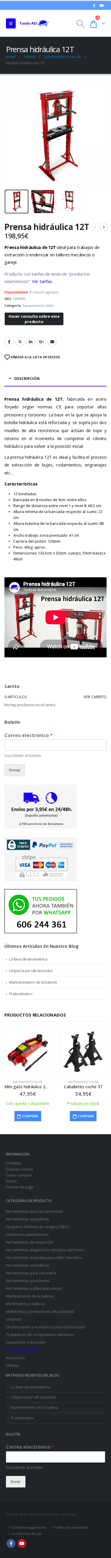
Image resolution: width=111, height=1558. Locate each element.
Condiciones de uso (26, 1534)
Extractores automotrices (27, 1234)
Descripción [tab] (27, 378)
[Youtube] (101, 5)
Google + (41, 341)
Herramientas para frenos (28, 1280)
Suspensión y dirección (25, 1342)
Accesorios (15, 1357)
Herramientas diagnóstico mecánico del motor (45, 1249)
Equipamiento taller (38, 305)
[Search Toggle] (80, 23)
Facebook (9, 341)
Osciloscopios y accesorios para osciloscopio (45, 1326)
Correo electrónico (28, 735)
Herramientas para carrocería (31, 1273)
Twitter (20, 341)
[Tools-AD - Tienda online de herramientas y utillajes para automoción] (34, 23)
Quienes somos (19, 1169)
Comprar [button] (30, 1116)
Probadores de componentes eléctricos (40, 1334)
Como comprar (19, 1175)
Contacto (13, 1163)
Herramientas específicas (27, 1219)
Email (52, 341)
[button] (11, 136)
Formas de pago (20, 1187)
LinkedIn (31, 341)
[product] (28, 1052)
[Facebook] (93, 5)
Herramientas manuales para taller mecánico (44, 1257)
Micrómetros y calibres (25, 1303)
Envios (11, 1181)
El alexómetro (20, 993)
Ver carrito (95, 696)
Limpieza (13, 1319)
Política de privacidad (71, 1527)
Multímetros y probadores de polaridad (40, 1311)
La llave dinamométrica (28, 959)
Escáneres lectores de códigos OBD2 (37, 1226)
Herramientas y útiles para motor (34, 1288)
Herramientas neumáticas (27, 1265)
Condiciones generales (28, 1527)
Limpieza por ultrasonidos (31, 970)
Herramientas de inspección (30, 1242)
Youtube (21, 1543)
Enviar (14, 770)
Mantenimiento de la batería (33, 982)
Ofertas (12, 1365)
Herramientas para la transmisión (34, 1211)
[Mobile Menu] (11, 23)
